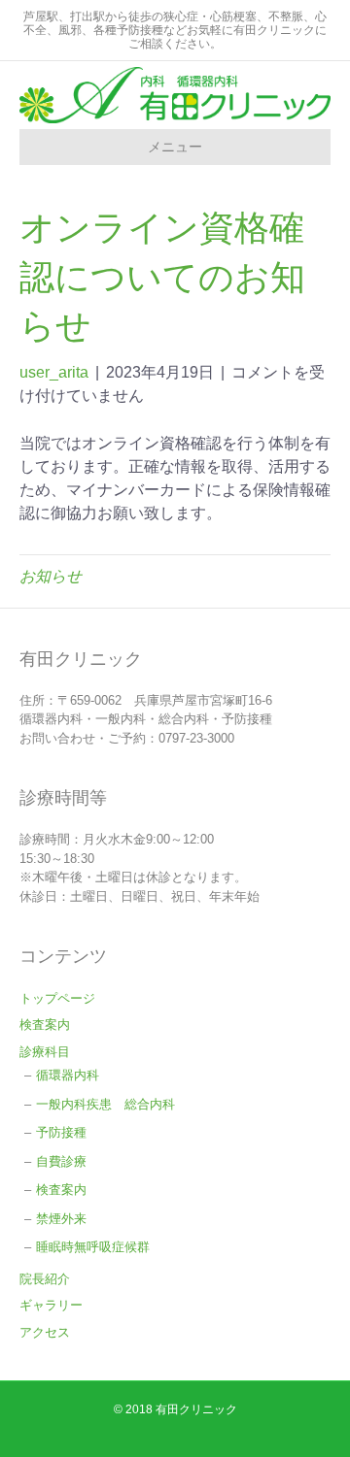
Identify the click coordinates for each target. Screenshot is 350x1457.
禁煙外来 (61, 1218)
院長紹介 (44, 1279)
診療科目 (44, 1051)
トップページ (57, 998)
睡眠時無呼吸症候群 (93, 1247)
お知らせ (50, 576)
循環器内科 (74, 1075)
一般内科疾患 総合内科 (105, 1104)
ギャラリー (51, 1305)
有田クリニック (196, 1409)
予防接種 (61, 1132)
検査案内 (44, 1024)
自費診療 (61, 1161)
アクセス (44, 1332)
